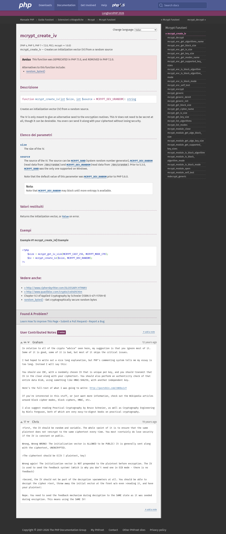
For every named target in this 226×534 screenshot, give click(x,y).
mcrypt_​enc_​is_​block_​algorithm (184, 69)
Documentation (66, 5)
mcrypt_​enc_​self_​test (178, 85)
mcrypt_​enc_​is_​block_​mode (182, 81)
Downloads (45, 5)
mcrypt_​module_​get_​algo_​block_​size (184, 134)
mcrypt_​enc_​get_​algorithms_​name (185, 41)
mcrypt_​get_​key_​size (178, 117)
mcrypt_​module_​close (179, 129)
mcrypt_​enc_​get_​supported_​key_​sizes (184, 63)
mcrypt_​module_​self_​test (180, 172)
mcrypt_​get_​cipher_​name (180, 109)
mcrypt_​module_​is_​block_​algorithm (186, 152)
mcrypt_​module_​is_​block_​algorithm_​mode (181, 158)
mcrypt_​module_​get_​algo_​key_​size (185, 140)
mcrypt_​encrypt (175, 89)
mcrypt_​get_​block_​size (179, 105)
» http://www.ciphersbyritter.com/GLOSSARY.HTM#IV (55, 287)
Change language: (123, 29)
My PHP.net (97, 530)
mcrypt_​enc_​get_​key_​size (180, 53)
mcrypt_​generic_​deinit (179, 97)
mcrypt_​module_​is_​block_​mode (184, 164)
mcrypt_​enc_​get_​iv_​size (179, 49)
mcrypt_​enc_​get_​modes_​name (183, 57)
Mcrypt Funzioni (107, 19)
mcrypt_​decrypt (175, 37)
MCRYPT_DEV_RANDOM (141, 160)
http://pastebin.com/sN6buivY (108, 388)
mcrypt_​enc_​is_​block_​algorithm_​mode (184, 75)
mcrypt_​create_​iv (176, 33)
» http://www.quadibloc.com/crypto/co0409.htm (53, 291)
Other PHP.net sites (134, 530)
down (28, 342)
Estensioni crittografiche (71, 19)
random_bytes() (35, 71)
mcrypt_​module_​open (178, 168)
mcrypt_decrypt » (196, 19)
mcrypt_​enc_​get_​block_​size (181, 45)
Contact (113, 530)
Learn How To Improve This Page (39, 321)
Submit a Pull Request (74, 321)
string (131, 99)
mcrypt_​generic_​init (177, 101)
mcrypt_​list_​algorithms (179, 121)
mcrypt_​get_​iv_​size (177, 113)
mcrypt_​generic (175, 93)
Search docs (171, 5)
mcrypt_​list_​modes (177, 125)
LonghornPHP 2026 (113, 13)
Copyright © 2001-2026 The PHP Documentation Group (54, 530)
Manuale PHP (27, 19)
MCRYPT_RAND (78, 160)
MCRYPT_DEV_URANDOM (78, 164)
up (22, 342)
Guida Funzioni (46, 19)
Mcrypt (91, 19)
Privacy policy (158, 530)
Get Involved (88, 5)
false (65, 216)
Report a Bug (96, 321)
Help (104, 5)
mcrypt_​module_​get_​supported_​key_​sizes (184, 146)
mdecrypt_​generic (176, 176)
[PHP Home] (25, 5)
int (63, 99)
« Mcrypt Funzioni (170, 19)
